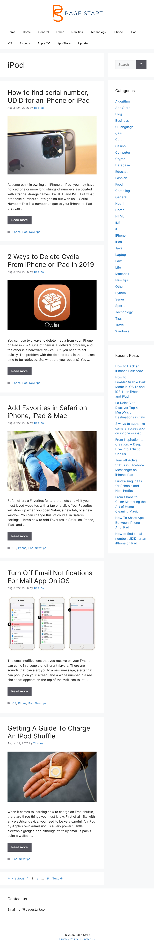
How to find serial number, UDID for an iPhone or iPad (49, 96)
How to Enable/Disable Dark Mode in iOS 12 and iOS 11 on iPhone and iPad (130, 386)
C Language (124, 127)
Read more (19, 220)
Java (118, 248)
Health (120, 203)
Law (118, 261)
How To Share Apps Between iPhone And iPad (130, 522)
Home (11, 32)
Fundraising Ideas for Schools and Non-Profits (128, 486)
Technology (98, 32)
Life (118, 267)
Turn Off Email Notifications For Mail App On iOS (50, 577)
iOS (10, 43)
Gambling (122, 191)
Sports (120, 306)
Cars (118, 140)
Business (122, 120)
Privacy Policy (68, 939)
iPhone (118, 32)
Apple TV (44, 43)
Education (122, 172)
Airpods (25, 43)
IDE (117, 223)
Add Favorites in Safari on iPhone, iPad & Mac (47, 412)
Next (57, 878)
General (43, 32)
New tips (77, 32)
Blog (118, 114)
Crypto (120, 159)
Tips (118, 318)
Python (120, 293)
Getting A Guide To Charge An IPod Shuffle (49, 732)
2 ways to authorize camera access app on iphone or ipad (130, 428)
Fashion (121, 178)
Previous (16, 878)
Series (120, 299)
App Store (64, 43)
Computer (122, 152)
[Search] (141, 64)
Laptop (120, 255)
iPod (134, 32)
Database (122, 165)
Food (119, 184)
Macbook (122, 274)
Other (60, 32)
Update (83, 43)
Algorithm (122, 101)
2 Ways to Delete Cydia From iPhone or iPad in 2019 (51, 260)
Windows (122, 331)
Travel (120, 325)
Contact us (87, 939)
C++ (118, 133)
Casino (120, 146)
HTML (120, 216)
